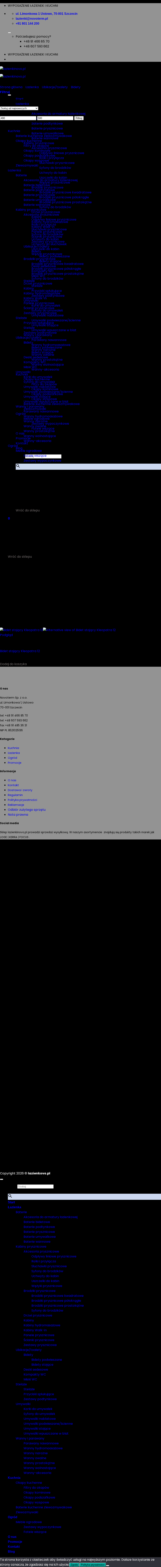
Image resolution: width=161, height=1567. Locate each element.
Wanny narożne (36, 421)
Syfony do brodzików (55, 167)
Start (11, 1202)
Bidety (75, 87)
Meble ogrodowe (29, 450)
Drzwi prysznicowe (45, 212)
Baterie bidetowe (37, 185)
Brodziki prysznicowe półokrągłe (64, 197)
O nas (12, 780)
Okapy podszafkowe (39, 155)
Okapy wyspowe (36, 160)
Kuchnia (22, 374)
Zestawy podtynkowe (40, 332)
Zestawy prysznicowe (40, 313)
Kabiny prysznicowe (31, 209)
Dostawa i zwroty (20, 790)
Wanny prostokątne (39, 431)
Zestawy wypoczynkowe (50, 423)
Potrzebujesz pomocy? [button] (33, 36)
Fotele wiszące (35, 455)
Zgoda (74, 1564)
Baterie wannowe (37, 204)
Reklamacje (16, 805)
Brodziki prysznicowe (40, 259)
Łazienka (22, 104)
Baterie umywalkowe (40, 200)
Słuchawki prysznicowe (57, 163)
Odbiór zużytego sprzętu (27, 809)
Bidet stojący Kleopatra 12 (20, 651)
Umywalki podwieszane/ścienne (56, 320)
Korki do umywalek (38, 377)
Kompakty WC (35, 362)
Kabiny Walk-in (35, 298)
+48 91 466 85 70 (36, 41)
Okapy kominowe (37, 150)
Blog (19, 448)
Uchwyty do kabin (53, 172)
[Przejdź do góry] (1, 1179)
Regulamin (15, 795)
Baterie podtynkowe (47, 123)
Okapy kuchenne (29, 141)
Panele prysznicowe (39, 303)
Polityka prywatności (22, 800)
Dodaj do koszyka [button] (13, 664)
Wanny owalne (35, 426)
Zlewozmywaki (27, 165)
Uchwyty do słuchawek (49, 244)
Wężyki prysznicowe (46, 254)
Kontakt (22, 443)
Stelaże (21, 318)
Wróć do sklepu (28, 510)
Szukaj (12, 1186)
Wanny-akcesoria (45, 369)
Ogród (13, 446)
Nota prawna (18, 814)
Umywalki (23, 372)
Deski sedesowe (36, 357)
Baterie (21, 175)
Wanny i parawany (30, 406)
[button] (21, 477)
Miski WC (30, 367)
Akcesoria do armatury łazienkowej (58, 113)
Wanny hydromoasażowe (43, 416)
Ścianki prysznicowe (39, 308)
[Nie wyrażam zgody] (107, 1565)
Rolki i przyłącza (43, 224)
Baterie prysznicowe (47, 128)
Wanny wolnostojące (47, 364)
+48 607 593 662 (36, 46)
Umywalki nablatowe (40, 387)
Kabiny (29, 288)
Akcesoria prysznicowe (41, 214)
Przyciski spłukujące (39, 323)
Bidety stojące (42, 352)
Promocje (23, 438)
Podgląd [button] (6, 635)
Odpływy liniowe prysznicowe (61, 153)
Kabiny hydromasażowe (42, 293)
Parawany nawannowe (49, 340)
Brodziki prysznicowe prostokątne (65, 202)
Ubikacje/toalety (55, 87)
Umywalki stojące (37, 396)
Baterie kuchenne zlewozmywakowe (44, 136)
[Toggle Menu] (9, 32)
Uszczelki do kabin (45, 249)
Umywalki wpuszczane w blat (46, 401)
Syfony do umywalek (39, 382)
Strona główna (11, 87)
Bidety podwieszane (46, 347)
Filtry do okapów (36, 145)
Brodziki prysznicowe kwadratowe (65, 192)
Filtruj (79, 118)
